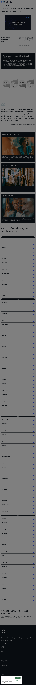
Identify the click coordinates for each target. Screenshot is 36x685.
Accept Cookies (18, 677)
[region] (11, 680)
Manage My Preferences (17, 680)
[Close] (21, 678)
